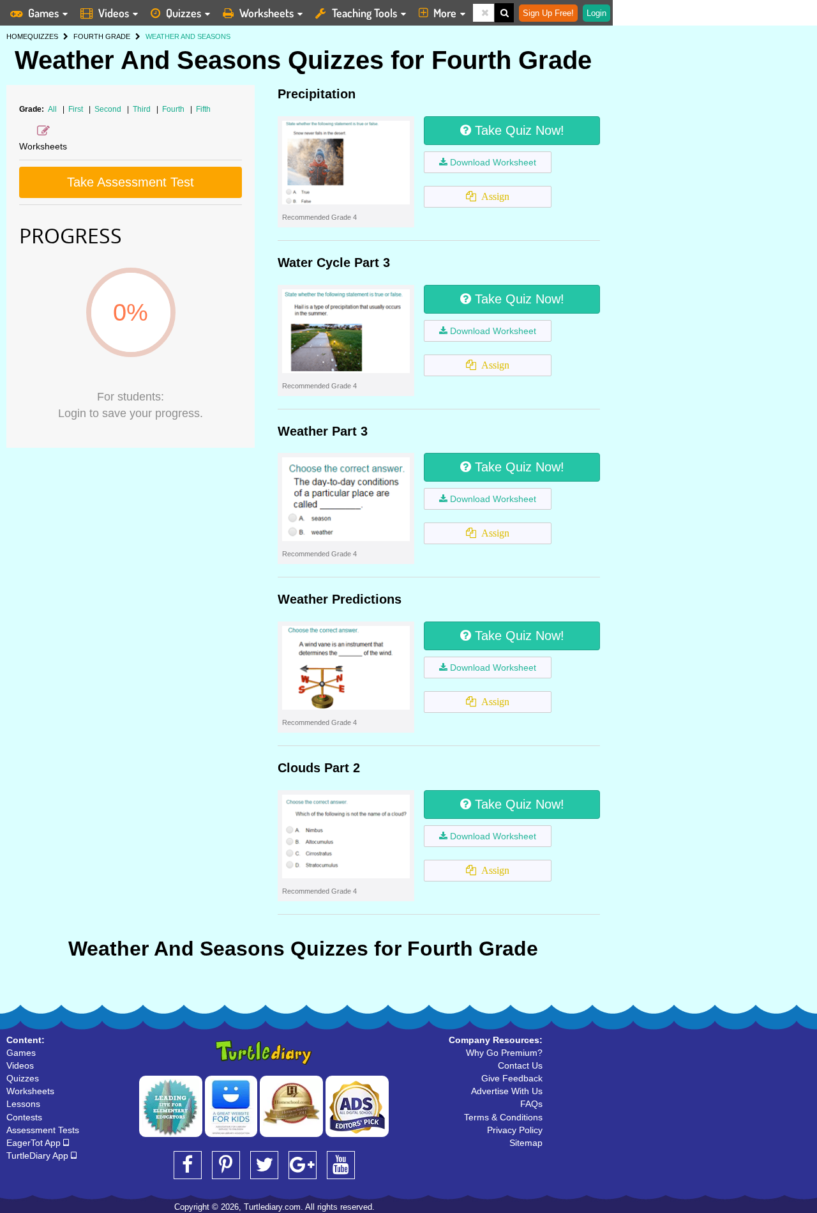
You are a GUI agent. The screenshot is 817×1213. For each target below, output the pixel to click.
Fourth (174, 109)
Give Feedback (512, 1078)
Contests (24, 1117)
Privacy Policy (515, 1130)
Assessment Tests (42, 1130)
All (52, 109)
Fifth (203, 109)
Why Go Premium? (504, 1053)
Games (43, 13)
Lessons (23, 1104)
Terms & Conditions (503, 1117)
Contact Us (520, 1065)
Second (108, 109)
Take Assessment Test (130, 182)
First (76, 109)
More (445, 13)
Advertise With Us (507, 1091)
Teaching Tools (364, 13)
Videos (113, 13)
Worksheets (266, 13)
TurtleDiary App (38, 1155)
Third (143, 109)
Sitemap (526, 1143)
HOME (16, 36)
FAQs (531, 1104)
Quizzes (183, 13)
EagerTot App (34, 1143)
